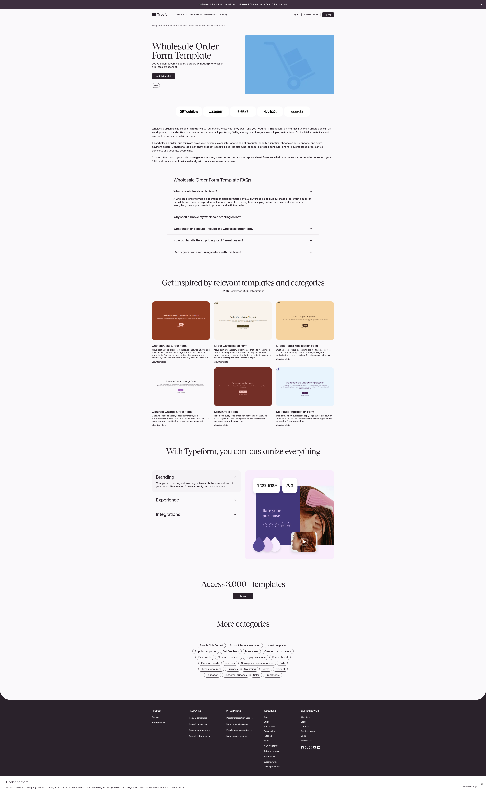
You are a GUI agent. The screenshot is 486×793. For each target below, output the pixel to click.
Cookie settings (469, 786)
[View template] (181, 332)
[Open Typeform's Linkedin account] (318, 747)
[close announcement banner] (481, 4)
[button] (182, 14)
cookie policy (177, 787)
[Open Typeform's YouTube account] (314, 747)
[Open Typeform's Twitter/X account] (306, 747)
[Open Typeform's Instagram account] (310, 747)
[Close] (482, 784)
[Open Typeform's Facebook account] (302, 747)
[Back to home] (161, 14)
